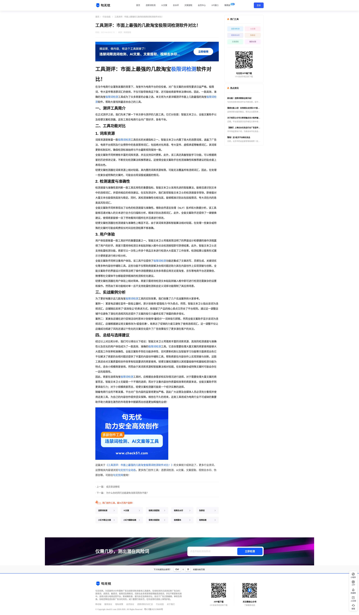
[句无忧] (103, 5)
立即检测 (250, 551)
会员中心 (202, 5)
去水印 (176, 5)
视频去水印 (235, 35)
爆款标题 (252, 42)
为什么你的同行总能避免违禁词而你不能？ (127, 493)
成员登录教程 (113, 487)
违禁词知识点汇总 (145, 604)
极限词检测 (183, 69)
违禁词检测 (151, 5)
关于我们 (171, 604)
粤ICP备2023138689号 (153, 609)
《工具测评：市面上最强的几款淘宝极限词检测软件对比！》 (139, 465)
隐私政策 (119, 604)
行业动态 (107, 17)
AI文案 (164, 5)
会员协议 (130, 604)
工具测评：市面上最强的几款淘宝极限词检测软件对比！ (139, 17)
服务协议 (108, 604)
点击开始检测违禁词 (200, 551)
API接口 (214, 5)
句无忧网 (118, 475)
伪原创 (252, 35)
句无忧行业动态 (127, 470)
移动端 (98, 604)
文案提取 (188, 5)
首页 (138, 5)
